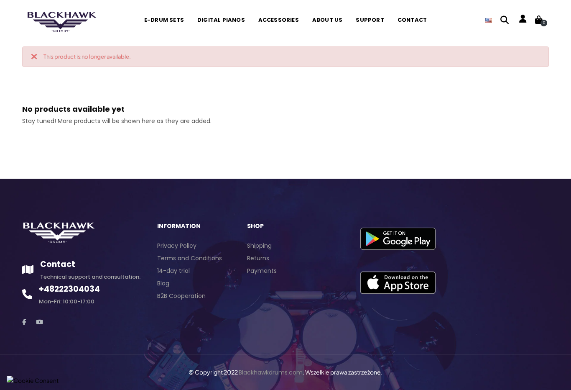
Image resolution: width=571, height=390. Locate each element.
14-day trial (173, 271)
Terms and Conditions (189, 258)
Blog (163, 283)
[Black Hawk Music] (60, 19)
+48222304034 (69, 289)
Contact (57, 264)
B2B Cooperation (181, 296)
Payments (262, 271)
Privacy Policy (176, 245)
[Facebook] (24, 322)
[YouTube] (39, 322)
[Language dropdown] (488, 20)
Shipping (259, 245)
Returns (258, 258)
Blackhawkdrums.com (271, 372)
